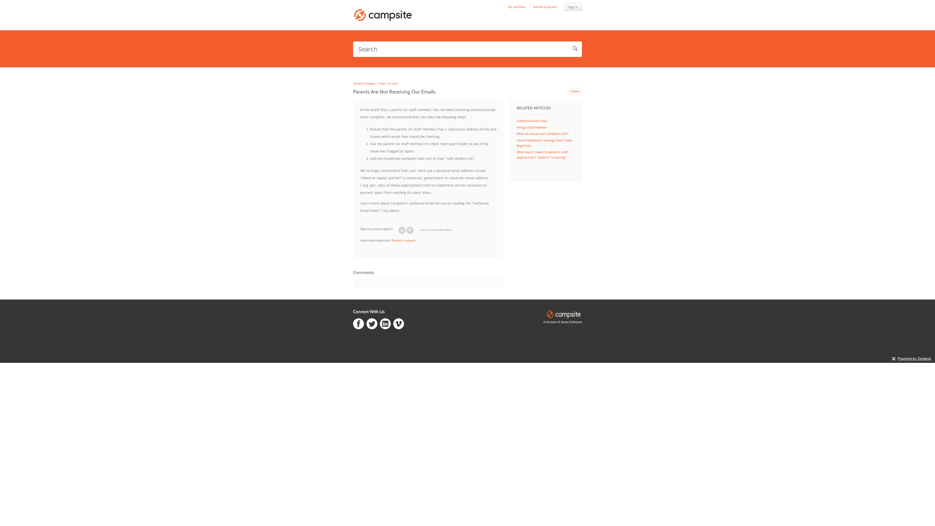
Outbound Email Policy (532, 121)
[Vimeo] (398, 323)
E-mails (393, 83)
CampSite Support (364, 83)
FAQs (382, 83)
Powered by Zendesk (914, 359)
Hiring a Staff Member (532, 127)
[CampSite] (563, 314)
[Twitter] (371, 323)
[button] (402, 230)
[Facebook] (358, 323)
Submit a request (545, 7)
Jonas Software (571, 322)
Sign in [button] (573, 7)
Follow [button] (575, 91)
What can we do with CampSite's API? (543, 134)
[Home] (383, 15)
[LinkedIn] (385, 323)
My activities (517, 7)
